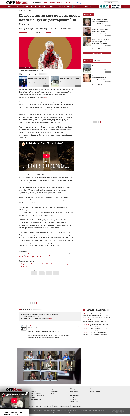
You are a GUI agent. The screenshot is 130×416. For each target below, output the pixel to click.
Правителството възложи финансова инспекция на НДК (69, 80)
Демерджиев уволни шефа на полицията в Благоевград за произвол (100, 22)
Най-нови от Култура (29, 74)
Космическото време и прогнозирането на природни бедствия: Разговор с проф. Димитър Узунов (100, 43)
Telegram (23, 266)
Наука (52, 3)
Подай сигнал (76, 406)
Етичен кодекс (95, 391)
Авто (71, 3)
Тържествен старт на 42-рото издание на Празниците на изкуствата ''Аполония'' (37, 81)
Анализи (62, 6)
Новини (21, 10)
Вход (51, 389)
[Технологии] (78, 3)
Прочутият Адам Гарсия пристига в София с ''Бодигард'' (99, 77)
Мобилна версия (35, 400)
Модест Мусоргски (31, 255)
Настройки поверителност (75, 400)
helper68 (87, 320)
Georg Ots (87, 314)
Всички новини (96, 53)
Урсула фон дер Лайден (26, 257)
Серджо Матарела (53, 255)
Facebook (42, 264)
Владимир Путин (39, 253)
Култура (88, 6)
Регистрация (54, 391)
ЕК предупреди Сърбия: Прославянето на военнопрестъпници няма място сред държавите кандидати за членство (96, 315)
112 (56, 6)
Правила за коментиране (74, 392)
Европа (95, 6)
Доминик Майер (64, 253)
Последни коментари (95, 310)
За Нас (52, 393)
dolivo (30, 326)
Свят (17, 6)
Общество (33, 6)
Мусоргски (42, 255)
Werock (55, 406)
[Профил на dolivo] (24, 330)
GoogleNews (24, 264)
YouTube (34, 264)
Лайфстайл (62, 3)
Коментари (26, 309)
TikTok (48, 264)
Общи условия (75, 389)
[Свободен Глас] (104, 7)
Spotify (65, 264)
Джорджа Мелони (51, 253)
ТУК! (50, 318)
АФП (20, 253)
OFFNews (23, 32)
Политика (24, 6)
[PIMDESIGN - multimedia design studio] (117, 412)
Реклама (33, 391)
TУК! (41, 316)
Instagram (57, 264)
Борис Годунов (28, 253)
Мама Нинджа (64, 406)
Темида (50, 6)
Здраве (69, 6)
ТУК (45, 97)
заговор (38, 257)
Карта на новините (96, 389)
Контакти (33, 389)
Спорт (45, 3)
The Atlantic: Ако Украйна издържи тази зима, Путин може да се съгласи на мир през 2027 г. (96, 334)
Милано (21, 255)
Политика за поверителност (75, 396)
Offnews (37, 3)
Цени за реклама (35, 393)
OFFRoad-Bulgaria (45, 406)
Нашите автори (78, 6)
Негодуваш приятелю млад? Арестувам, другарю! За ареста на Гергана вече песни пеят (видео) (100, 33)
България (11, 6)
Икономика (42, 6)
